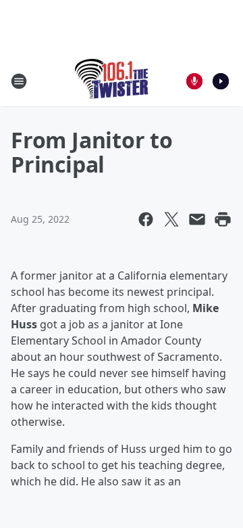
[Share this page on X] (171, 219)
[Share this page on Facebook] (145, 219)
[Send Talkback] (194, 81)
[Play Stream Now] (221, 81)
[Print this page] (222, 219)
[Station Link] (112, 81)
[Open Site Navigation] (19, 81)
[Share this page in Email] (197, 219)
